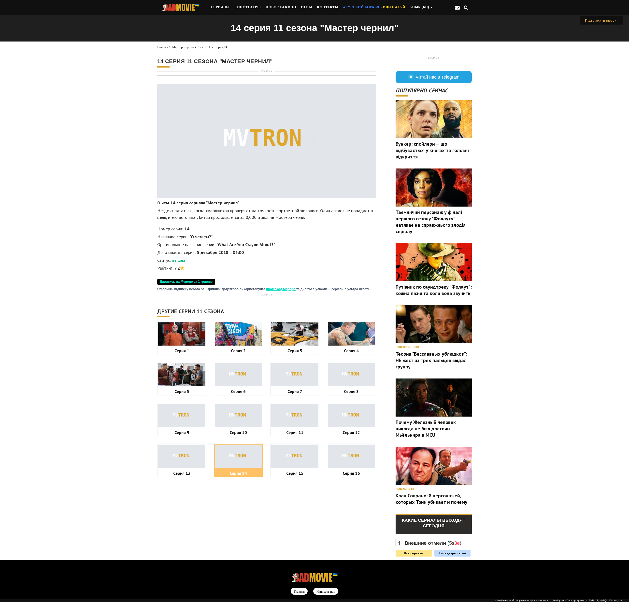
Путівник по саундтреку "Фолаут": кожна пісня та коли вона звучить (434, 290)
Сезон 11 (204, 47)
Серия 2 (238, 350)
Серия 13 (181, 473)
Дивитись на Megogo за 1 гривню (186, 281)
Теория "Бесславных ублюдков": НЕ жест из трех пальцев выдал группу (431, 360)
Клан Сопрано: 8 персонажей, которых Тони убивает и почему (431, 498)
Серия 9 (181, 432)
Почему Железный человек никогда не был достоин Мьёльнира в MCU (426, 428)
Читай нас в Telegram (437, 77)
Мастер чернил (183, 47)
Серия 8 (351, 391)
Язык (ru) (419, 7)
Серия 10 (238, 432)
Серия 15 (294, 473)
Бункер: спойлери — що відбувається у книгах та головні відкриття (432, 150)
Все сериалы (414, 553)
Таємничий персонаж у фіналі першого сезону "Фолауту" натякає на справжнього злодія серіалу (431, 222)
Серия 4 (351, 350)
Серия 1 (181, 350)
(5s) (433, 543)
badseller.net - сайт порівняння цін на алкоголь (521, 600)
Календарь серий (452, 553)
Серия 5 (181, 391)
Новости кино (407, 347)
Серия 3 (294, 350)
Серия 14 (220, 47)
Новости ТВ (405, 488)
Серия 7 (294, 391)
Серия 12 (351, 432)
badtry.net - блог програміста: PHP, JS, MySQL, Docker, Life (588, 600)
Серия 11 (294, 432)
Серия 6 (238, 391)
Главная (162, 47)
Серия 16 (351, 473)
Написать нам (325, 591)
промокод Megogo (281, 289)
